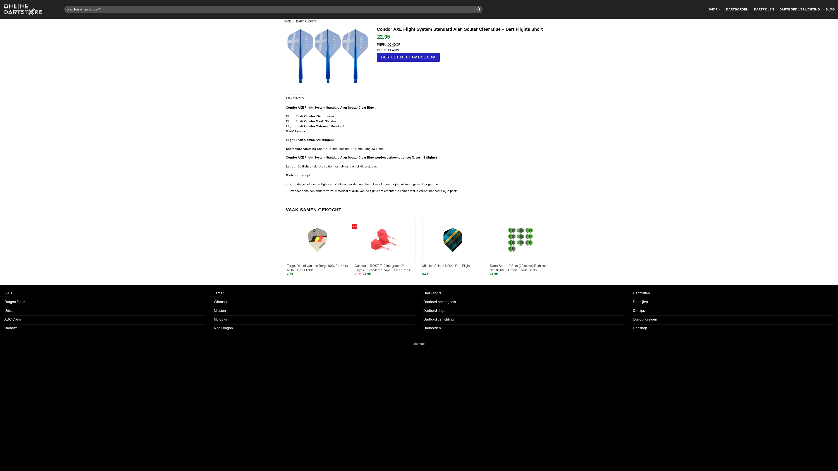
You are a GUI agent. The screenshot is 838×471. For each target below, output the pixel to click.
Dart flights (306, 21)
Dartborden (737, 9)
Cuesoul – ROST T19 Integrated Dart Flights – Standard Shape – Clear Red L (383, 268)
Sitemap (419, 343)
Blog (830, 9)
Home (287, 21)
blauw (393, 50)
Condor (393, 44)
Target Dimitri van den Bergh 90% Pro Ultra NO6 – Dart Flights (317, 268)
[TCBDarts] (23, 9)
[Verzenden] (478, 9)
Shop (713, 9)
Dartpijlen (764, 9)
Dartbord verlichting (800, 9)
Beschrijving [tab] (295, 97)
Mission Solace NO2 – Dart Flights (447, 266)
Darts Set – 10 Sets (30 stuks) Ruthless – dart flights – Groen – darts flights (519, 268)
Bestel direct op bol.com (408, 57)
